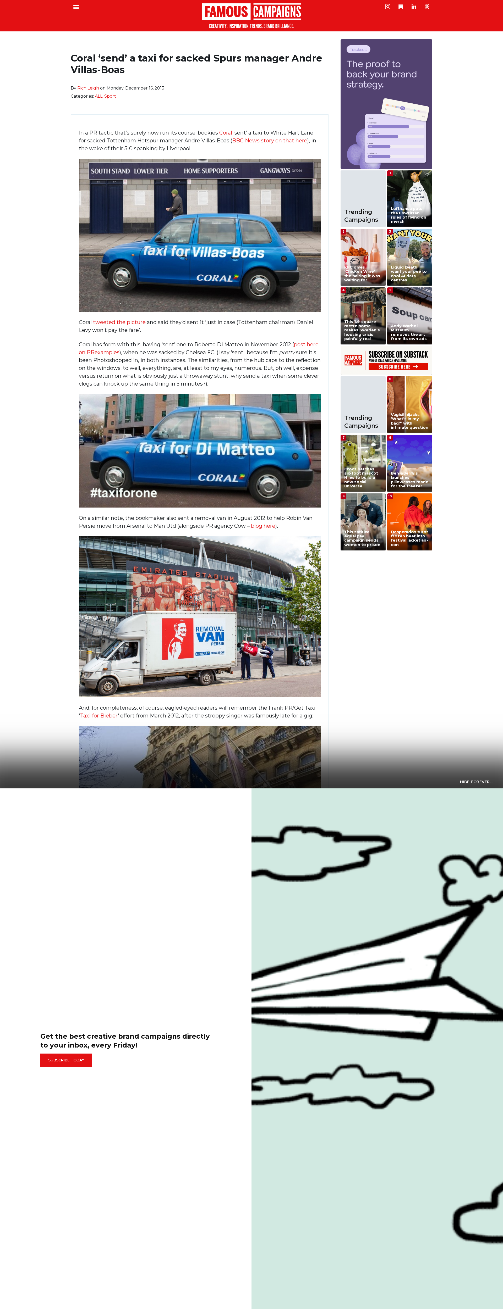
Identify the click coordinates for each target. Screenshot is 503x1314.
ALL (98, 96)
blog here (263, 526)
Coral (225, 133)
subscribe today (66, 1060)
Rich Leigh (88, 88)
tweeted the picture (119, 322)
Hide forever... (476, 782)
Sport (110, 96)
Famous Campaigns (251, 15)
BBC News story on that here (269, 140)
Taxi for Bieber (99, 715)
